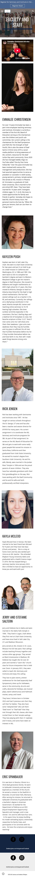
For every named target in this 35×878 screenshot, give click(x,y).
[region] (17, 4)
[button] (2, 11)
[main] (17, 23)
